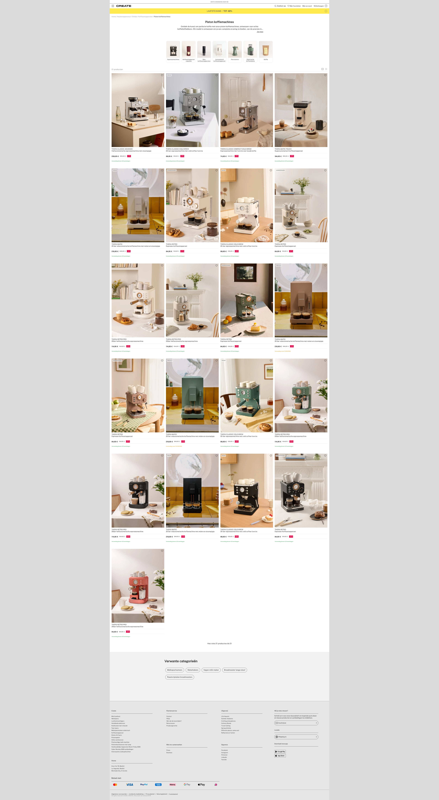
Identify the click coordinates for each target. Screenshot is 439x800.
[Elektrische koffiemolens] (250, 49)
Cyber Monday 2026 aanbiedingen (122, 749)
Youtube (224, 759)
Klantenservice (171, 711)
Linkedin (224, 757)
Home (113, 17)
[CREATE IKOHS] (124, 6)
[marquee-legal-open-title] (326, 11)
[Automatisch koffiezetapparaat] (219, 49)
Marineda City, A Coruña (119, 771)
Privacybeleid (150, 794)
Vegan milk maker (211, 670)
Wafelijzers (115, 718)
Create (113, 711)
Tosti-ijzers (115, 728)
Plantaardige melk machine (120, 742)
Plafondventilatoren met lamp (121, 744)
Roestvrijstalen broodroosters (179, 677)
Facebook (224, 750)
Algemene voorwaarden (119, 794)
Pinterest (224, 755)
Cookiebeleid (173, 794)
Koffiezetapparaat (117, 733)
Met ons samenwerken (174, 745)
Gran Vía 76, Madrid (117, 766)
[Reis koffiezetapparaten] (204, 49)
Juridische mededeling (136, 794)
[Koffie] (266, 49)
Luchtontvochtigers (117, 721)
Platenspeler (115, 737)
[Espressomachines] (173, 49)
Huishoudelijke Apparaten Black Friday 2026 (125, 747)
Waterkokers (192, 670)
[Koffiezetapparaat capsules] (188, 49)
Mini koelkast (115, 716)
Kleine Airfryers (116, 735)
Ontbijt (134, 17)
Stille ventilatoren (117, 740)
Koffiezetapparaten (145, 17)
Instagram (224, 752)
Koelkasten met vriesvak (119, 726)
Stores (113, 761)
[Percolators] (235, 49)
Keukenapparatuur (124, 17)
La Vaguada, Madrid (117, 768)
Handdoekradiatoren (118, 723)
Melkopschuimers (174, 670)
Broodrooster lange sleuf (234, 670)
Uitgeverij (224, 711)
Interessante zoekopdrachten (121, 752)
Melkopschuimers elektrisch (120, 730)
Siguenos (224, 745)
